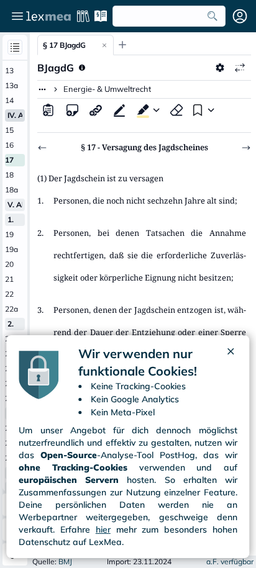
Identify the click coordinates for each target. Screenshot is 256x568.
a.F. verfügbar (230, 561)
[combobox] (169, 16)
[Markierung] (140, 110)
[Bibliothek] (83, 16)
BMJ (65, 561)
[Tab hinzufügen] (122, 44)
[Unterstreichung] (119, 110)
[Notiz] (72, 110)
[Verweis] (96, 110)
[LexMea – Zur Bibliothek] (48, 16)
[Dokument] (48, 110)
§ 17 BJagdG (64, 45)
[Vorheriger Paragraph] (42, 148)
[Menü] (17, 16)
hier (103, 529)
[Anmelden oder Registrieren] (240, 16)
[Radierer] (176, 110)
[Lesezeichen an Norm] (196, 110)
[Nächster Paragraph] (246, 148)
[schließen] (231, 362)
